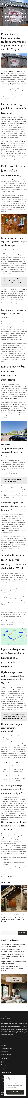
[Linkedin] (10, 877)
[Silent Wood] (9, 4)
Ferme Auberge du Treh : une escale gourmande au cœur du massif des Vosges (13, 919)
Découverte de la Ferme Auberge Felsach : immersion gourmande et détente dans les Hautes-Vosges (13, 956)
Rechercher (22, 933)
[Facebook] (5, 877)
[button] (10, 926)
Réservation (25, 4)
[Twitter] (8, 877)
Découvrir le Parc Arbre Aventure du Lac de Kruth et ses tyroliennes (13, 962)
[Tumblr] (13, 877)
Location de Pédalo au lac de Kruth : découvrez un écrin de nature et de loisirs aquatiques (12, 968)
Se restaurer (4, 914)
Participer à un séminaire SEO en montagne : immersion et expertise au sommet (13, 945)
